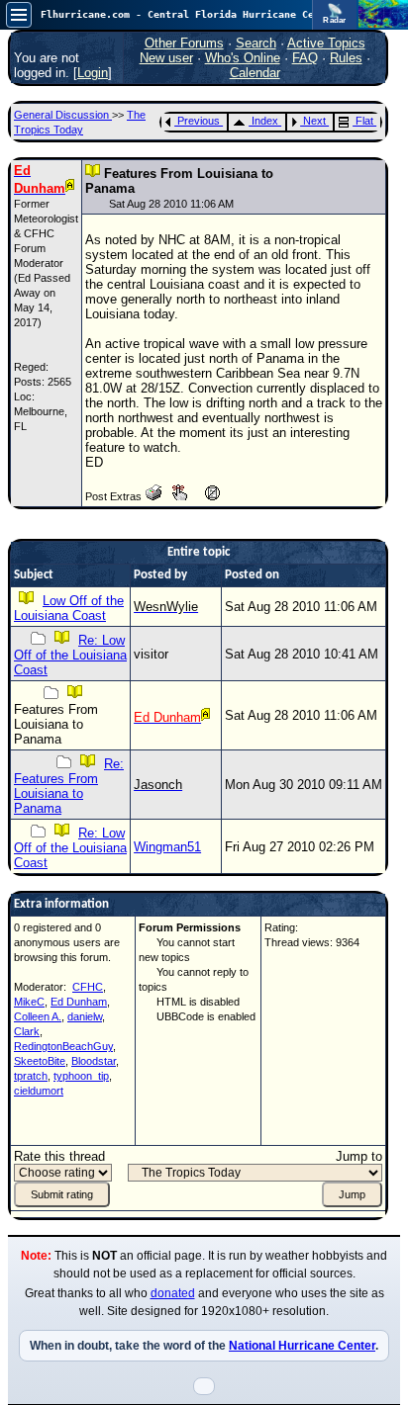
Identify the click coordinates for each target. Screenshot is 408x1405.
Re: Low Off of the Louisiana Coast (70, 655)
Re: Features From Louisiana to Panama (69, 786)
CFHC (87, 987)
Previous (198, 121)
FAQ (305, 57)
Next (314, 121)
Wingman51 (167, 846)
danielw (84, 1016)
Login (92, 72)
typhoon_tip (81, 1076)
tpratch (31, 1076)
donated (173, 1293)
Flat (364, 121)
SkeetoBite (39, 1061)
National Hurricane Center (302, 1346)
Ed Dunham (79, 1002)
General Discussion (63, 115)
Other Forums (184, 43)
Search (256, 43)
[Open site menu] (19, 15)
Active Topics (326, 43)
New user (166, 57)
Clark (27, 1031)
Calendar (255, 72)
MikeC (29, 1002)
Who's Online (242, 57)
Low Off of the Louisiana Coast (69, 608)
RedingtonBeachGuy (63, 1046)
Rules (346, 57)
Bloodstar (93, 1061)
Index (265, 121)
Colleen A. (37, 1016)
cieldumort (38, 1091)
